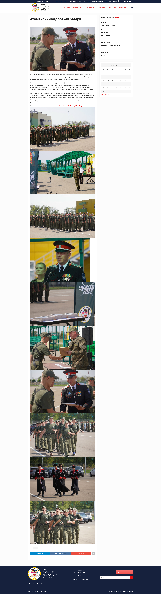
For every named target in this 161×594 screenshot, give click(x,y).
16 (103, 84)
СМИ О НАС (105, 52)
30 (103, 91)
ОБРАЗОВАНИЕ (90, 7)
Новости (33, 24)
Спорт (103, 55)
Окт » (107, 94)
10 (108, 80)
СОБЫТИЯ (66, 7)
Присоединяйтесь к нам (124, 572)
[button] (62, 129)
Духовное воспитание (109, 29)
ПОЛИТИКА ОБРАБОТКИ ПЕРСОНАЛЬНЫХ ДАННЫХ (120, 591)
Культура (104, 32)
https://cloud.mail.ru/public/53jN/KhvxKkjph (69, 106)
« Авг (102, 94)
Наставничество (107, 35)
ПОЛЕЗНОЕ (123, 7)
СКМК (35, 548)
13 (120, 80)
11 (112, 80)
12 (116, 80)
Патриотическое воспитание (45, 24)
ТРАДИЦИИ (102, 7)
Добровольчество (108, 25)
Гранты (103, 22)
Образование (106, 42)
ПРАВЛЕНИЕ (77, 7)
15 (129, 80)
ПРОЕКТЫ (112, 7)
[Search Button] (131, 577)
